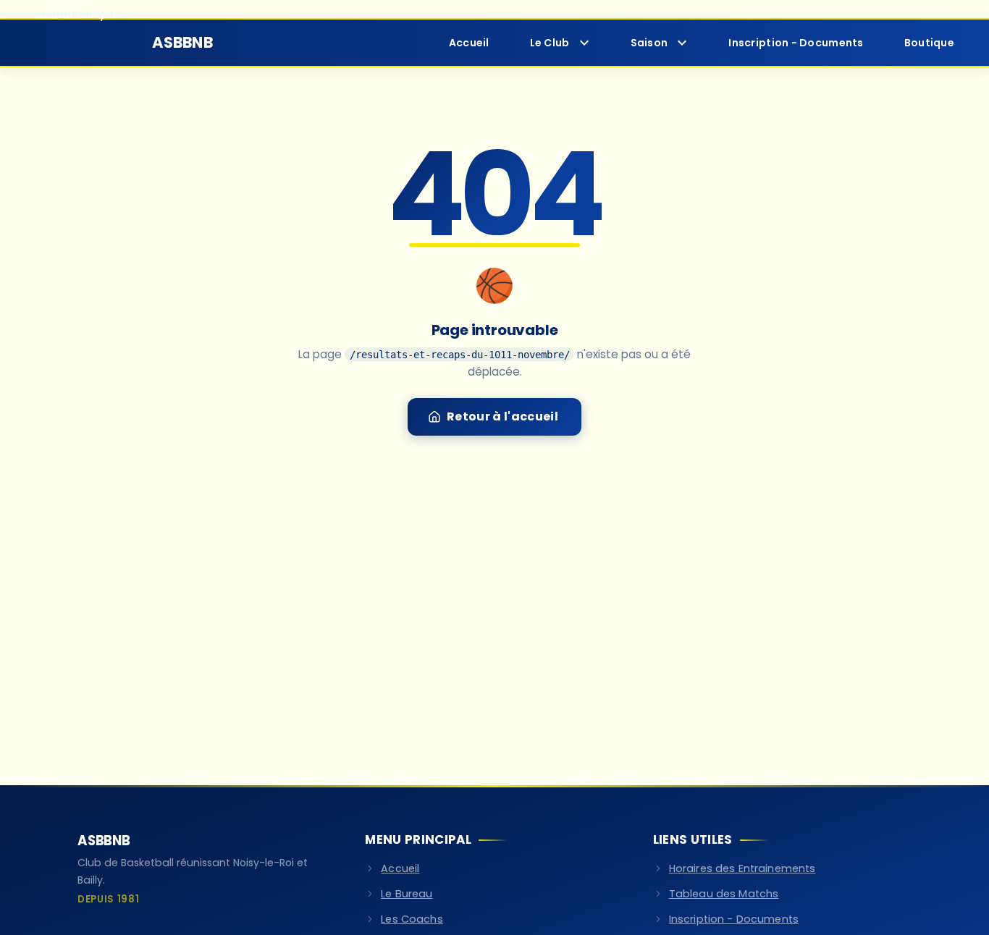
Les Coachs (411, 919)
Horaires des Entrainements (742, 868)
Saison (649, 42)
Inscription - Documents (795, 42)
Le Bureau (406, 894)
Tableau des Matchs (724, 894)
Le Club (550, 42)
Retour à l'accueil (502, 416)
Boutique (929, 42)
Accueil (469, 42)
